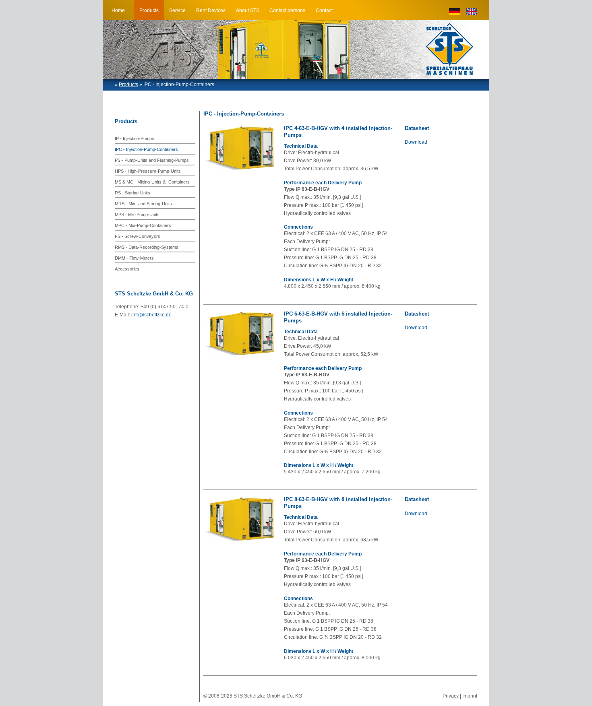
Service (177, 10)
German (454, 11)
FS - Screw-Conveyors (137, 236)
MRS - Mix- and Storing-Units (143, 203)
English (471, 11)
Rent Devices (211, 10)
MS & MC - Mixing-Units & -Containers (152, 182)
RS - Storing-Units (132, 192)
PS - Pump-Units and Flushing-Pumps (152, 160)
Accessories (127, 268)
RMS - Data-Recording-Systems (146, 247)
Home (118, 10)
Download (416, 142)
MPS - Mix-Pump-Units (137, 214)
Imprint (469, 696)
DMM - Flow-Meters (134, 258)
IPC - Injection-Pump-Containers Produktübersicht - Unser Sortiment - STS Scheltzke (449, 49)
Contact (324, 10)
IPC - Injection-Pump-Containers (146, 149)
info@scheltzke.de (151, 315)
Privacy (451, 696)
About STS (247, 10)
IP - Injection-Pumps (134, 138)
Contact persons (287, 10)
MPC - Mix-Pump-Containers (143, 225)
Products (149, 10)
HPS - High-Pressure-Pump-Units (148, 171)
